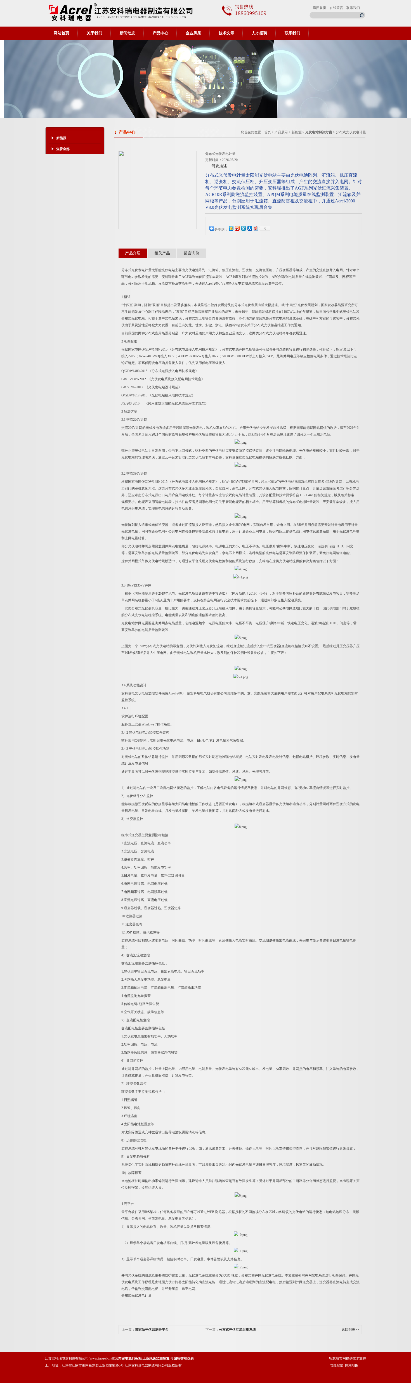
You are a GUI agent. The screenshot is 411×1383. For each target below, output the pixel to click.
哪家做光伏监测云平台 (152, 1330)
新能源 (297, 132)
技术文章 (226, 33)
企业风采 (193, 33)
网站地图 (351, 1365)
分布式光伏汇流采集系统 (237, 1330)
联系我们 (353, 8)
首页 (267, 132)
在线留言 (336, 8)
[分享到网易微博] (255, 228)
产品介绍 (133, 253)
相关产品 (162, 253)
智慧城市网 (337, 1358)
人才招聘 (259, 33)
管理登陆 (336, 1365)
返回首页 (319, 8)
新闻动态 (127, 33)
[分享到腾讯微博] (243, 228)
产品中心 (160, 33)
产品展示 (281, 132)
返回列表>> (350, 1330)
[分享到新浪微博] (237, 228)
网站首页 (61, 33)
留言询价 (191, 253)
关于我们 (94, 33)
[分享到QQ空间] (231, 228)
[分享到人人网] (249, 228)
